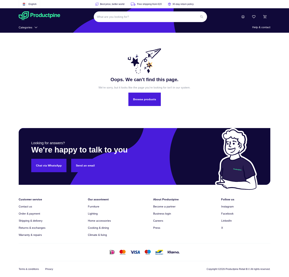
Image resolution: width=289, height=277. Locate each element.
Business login (162, 213)
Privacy (49, 269)
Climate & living (97, 234)
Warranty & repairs (30, 234)
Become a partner (164, 206)
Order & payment (29, 213)
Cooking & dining (98, 227)
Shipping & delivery (30, 220)
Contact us (25, 206)
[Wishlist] (253, 16)
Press (156, 227)
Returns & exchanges (32, 227)
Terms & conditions (29, 269)
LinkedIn (226, 220)
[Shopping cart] (264, 16)
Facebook (227, 213)
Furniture (93, 206)
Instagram (227, 206)
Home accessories (99, 220)
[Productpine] (39, 16)
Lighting (93, 213)
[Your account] (243, 16)
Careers (158, 220)
